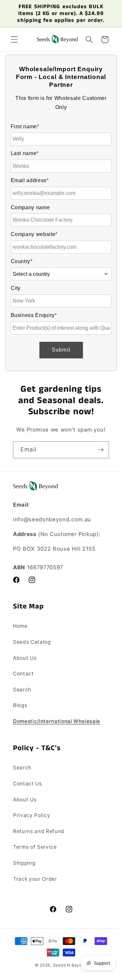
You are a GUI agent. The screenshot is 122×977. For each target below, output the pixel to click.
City (16, 288)
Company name (30, 207)
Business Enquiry (34, 315)
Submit (61, 350)
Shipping (24, 863)
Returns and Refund (38, 831)
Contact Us (27, 783)
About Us (24, 658)
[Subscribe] (101, 449)
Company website (34, 234)
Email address (30, 180)
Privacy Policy (31, 815)
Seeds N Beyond (70, 965)
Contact (23, 673)
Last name (25, 153)
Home (20, 626)
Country (22, 261)
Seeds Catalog (32, 642)
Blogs (20, 705)
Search (22, 689)
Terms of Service (35, 847)
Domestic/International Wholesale (56, 721)
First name (25, 126)
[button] (14, 39)
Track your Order (35, 879)
